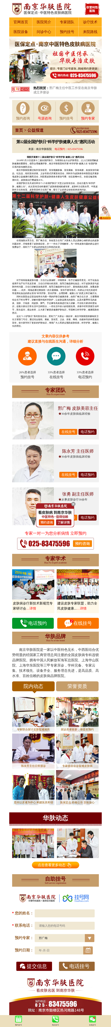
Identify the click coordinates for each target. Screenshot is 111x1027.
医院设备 (21, 32)
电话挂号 (79, 966)
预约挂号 (67, 32)
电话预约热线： (87, 130)
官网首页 (21, 22)
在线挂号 (68, 432)
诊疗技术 (90, 22)
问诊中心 (44, 32)
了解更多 (72, 1022)
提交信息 (37, 966)
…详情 (31, 608)
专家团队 (67, 22)
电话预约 (88, 432)
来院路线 (90, 32)
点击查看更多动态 (51, 865)
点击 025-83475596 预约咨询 (49, 974)
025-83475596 (75, 149)
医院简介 (44, 22)
